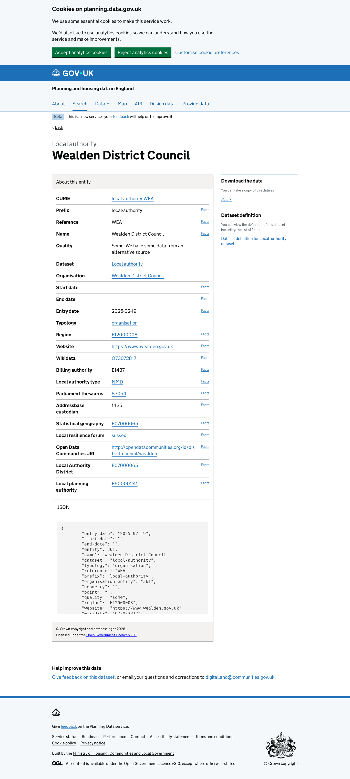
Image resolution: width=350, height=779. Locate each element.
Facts (205, 209)
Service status (64, 736)
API (138, 104)
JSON (226, 199)
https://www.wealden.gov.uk (142, 346)
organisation (125, 323)
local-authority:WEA (133, 198)
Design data (162, 104)
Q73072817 (124, 358)
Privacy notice (92, 743)
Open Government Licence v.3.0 (111, 635)
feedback (121, 116)
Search (80, 104)
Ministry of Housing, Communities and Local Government (123, 753)
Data (100, 104)
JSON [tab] (63, 507)
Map (122, 104)
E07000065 (125, 424)
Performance (114, 736)
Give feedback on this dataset (83, 677)
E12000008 (125, 335)
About (58, 104)
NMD (117, 382)
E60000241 (125, 484)
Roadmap (90, 736)
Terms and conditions (214, 736)
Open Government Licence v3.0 (152, 763)
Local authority (127, 264)
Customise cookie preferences (207, 52)
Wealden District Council (138, 276)
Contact (138, 736)
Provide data (195, 104)
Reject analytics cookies (143, 52)
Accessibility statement (170, 736)
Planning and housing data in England (93, 89)
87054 (119, 394)
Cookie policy (64, 743)
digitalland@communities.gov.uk (239, 677)
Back (59, 127)
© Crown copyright (281, 763)
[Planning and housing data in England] (73, 73)
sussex (119, 435)
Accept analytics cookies (81, 52)
